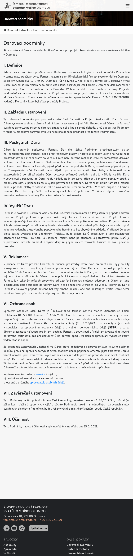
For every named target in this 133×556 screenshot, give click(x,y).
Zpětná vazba (39, 528)
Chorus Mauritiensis (80, 553)
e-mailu (40, 374)
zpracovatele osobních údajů (47, 382)
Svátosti (9, 553)
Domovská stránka (18, 29)
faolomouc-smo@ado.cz (19, 520)
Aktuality (9, 544)
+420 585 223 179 (50, 520)
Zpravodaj (10, 548)
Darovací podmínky (45, 29)
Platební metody (77, 548)
